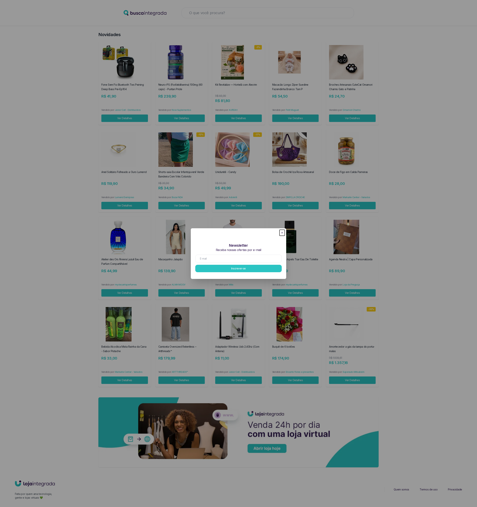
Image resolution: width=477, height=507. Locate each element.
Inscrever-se (238, 268)
